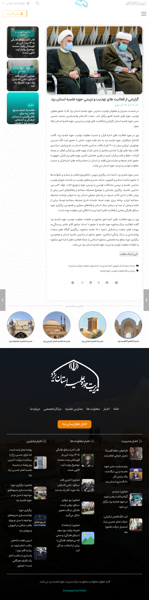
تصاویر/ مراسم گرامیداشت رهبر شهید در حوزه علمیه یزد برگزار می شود (115, 499)
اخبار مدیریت (106, 266)
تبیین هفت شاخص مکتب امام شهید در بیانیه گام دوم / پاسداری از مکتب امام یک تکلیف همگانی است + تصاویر (20, 553)
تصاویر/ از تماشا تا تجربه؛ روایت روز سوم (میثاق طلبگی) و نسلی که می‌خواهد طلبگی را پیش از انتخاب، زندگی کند (68, 538)
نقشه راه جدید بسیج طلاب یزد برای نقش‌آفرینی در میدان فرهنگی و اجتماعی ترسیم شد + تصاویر (23, 116)
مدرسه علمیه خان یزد (21, 341)
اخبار (107, 409)
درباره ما (35, 409)
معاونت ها (93, 409)
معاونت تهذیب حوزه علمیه (112, 271)
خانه (116, 409)
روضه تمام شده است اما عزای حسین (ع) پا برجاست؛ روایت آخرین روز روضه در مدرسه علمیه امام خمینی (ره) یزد (20, 462)
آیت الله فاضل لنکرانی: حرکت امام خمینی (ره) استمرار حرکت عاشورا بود (115, 524)
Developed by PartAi (74, 590)
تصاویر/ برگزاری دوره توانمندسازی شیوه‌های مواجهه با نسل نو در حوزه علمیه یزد (20, 492)
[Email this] (115, 282)
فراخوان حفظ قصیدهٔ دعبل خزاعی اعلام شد (116, 453)
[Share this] (107, 282)
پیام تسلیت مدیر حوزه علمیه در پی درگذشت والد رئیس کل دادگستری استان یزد (116, 474)
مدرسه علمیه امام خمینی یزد (92, 341)
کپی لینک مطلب (129, 253)
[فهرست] (143, 13)
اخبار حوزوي (118, 266)
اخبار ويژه (94, 266)
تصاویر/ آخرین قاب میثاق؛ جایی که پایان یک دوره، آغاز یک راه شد (24, 80)
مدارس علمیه (74, 409)
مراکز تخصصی (52, 409)
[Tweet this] (98, 282)
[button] (16, 3)
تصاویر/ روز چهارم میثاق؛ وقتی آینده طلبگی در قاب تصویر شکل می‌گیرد (69, 507)
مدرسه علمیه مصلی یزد (128, 341)
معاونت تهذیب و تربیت (78, 266)
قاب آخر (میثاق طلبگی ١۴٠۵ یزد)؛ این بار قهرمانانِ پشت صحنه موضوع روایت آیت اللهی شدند (23, 46)
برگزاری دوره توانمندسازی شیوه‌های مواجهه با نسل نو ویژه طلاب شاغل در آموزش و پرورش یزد (20, 520)
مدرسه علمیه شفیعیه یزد (56, 341)
